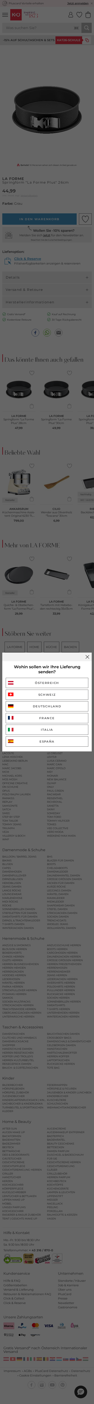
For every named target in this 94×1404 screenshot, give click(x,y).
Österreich (47, 683)
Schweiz (47, 694)
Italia (47, 729)
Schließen (87, 657)
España (47, 741)
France (47, 718)
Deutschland (47, 706)
